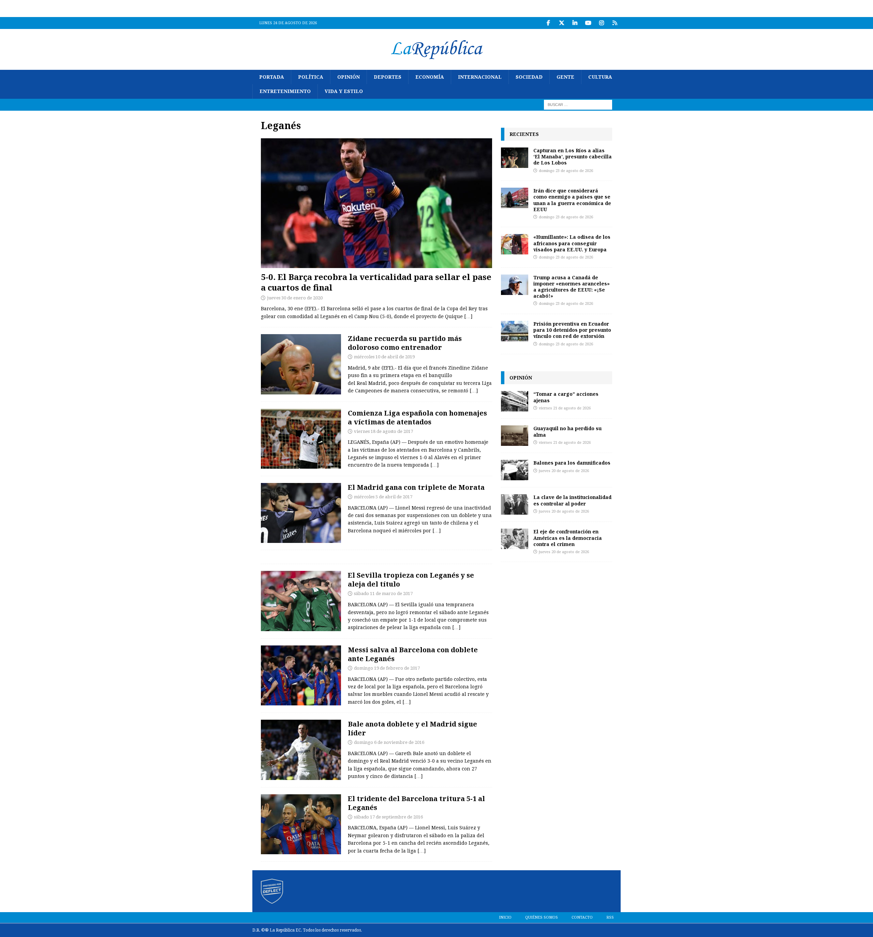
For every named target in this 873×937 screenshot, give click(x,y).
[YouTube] (588, 23)
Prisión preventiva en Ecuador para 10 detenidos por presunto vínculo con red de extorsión (572, 330)
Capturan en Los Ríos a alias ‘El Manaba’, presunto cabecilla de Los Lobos (572, 156)
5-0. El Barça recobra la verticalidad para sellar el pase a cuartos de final (376, 282)
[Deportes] (301, 364)
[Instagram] (601, 23)
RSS (610, 917)
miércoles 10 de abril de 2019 (384, 356)
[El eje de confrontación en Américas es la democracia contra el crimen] (514, 539)
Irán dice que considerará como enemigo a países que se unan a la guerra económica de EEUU (572, 200)
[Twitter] (561, 23)
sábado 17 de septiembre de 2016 (388, 816)
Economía (429, 77)
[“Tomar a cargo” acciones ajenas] (514, 401)
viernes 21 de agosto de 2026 (565, 408)
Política (310, 77)
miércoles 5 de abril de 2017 (383, 496)
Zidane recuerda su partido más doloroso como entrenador (405, 343)
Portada (271, 77)
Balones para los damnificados (571, 462)
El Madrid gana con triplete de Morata (416, 487)
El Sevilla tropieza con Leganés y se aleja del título (411, 580)
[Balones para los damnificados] (514, 470)
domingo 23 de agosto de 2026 (566, 171)
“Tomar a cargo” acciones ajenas (565, 397)
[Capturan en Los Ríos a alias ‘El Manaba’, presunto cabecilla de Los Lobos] (514, 157)
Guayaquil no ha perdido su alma (567, 431)
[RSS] (615, 23)
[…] (468, 316)
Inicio (505, 917)
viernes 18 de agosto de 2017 (383, 431)
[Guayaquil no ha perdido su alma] (514, 435)
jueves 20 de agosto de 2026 (564, 471)
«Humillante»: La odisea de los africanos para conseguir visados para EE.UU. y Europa (571, 243)
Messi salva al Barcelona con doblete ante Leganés (413, 654)
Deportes (387, 77)
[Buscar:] (578, 104)
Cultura (600, 77)
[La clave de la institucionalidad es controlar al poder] (514, 504)
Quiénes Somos (541, 917)
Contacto (582, 917)
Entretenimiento (285, 91)
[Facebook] (548, 23)
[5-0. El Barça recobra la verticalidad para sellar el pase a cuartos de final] (376, 203)
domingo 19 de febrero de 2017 (387, 668)
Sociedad (529, 77)
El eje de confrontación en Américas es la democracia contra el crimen (567, 537)
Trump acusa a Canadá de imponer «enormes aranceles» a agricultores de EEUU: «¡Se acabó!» (571, 286)
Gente (565, 77)
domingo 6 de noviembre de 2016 (389, 742)
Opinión (348, 77)
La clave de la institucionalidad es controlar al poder (572, 500)
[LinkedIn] (575, 23)
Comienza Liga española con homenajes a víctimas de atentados (417, 417)
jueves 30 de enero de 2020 (295, 297)
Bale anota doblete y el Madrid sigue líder (412, 728)
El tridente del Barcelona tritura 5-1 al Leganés (416, 803)
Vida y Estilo (344, 91)
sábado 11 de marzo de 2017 (383, 593)
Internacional (480, 77)
